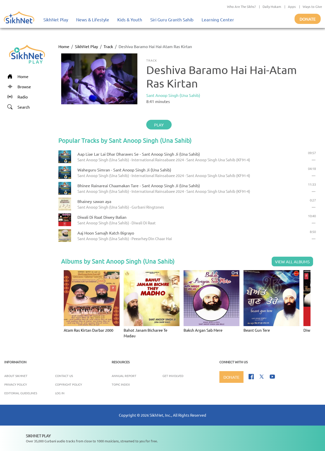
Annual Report (124, 376)
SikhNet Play (55, 19)
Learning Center (218, 19)
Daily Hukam (272, 6)
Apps (292, 6)
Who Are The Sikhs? (241, 6)
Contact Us (64, 376)
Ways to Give (312, 6)
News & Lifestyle (92, 19)
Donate (308, 18)
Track (108, 46)
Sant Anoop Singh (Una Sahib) (173, 95)
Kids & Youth (129, 19)
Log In (59, 393)
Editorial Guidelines (20, 393)
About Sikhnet (15, 376)
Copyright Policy (68, 384)
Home (63, 46)
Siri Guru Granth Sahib (171, 19)
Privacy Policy (15, 384)
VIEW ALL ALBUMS (292, 261)
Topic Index (121, 384)
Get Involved (173, 376)
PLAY (159, 124)
